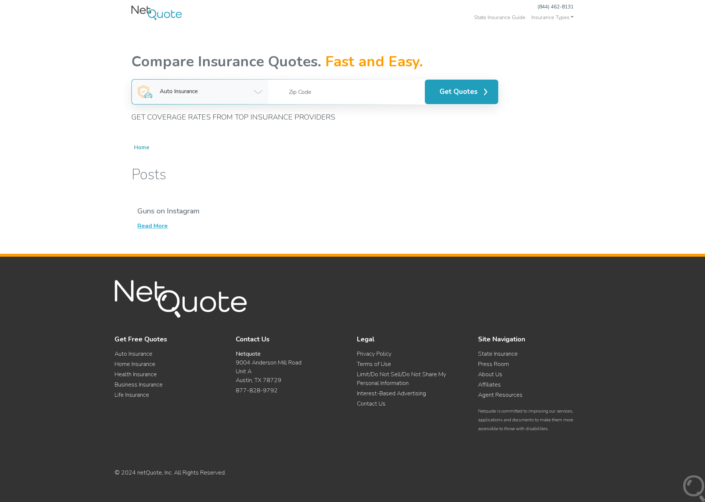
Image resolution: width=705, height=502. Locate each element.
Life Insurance (132, 395)
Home (141, 147)
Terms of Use (374, 364)
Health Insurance (136, 374)
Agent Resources (500, 395)
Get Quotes (459, 91)
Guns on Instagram (168, 211)
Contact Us (371, 404)
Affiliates (489, 385)
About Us (490, 374)
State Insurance (498, 354)
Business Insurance (139, 385)
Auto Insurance (133, 354)
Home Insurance (135, 364)
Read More (152, 226)
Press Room (493, 364)
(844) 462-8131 (556, 6)
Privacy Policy (374, 354)
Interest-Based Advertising (391, 393)
